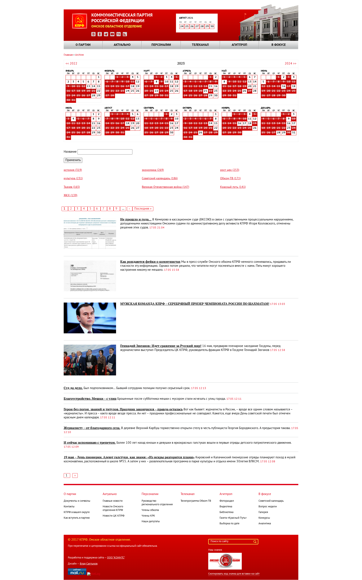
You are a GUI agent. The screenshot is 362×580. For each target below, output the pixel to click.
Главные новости (113, 501)
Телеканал (200, 45)
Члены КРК (148, 516)
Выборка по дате (229, 523)
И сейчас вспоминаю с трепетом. (90, 443)
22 (117, 91)
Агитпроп (239, 45)
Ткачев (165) (72, 187)
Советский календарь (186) (160, 178)
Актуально (122, 45)
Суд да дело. (73, 388)
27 (88, 95)
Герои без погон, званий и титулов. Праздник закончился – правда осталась (123, 409)
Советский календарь (271, 501)
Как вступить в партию (77, 518)
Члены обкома (150, 510)
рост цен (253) (229, 170)
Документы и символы (77, 501)
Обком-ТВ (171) (230, 178)
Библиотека (226, 512)
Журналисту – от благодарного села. (92, 428)
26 (83, 95)
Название (70, 151)
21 (93, 91)
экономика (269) (153, 170)
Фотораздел (227, 501)
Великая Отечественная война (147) (165, 187)
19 (83, 91)
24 (73, 95)
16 (68, 91)
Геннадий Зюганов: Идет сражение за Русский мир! (160, 346)
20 (88, 91)
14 (112, 86)
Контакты (69, 506)
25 (78, 95)
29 (156, 95)
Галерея (263, 512)
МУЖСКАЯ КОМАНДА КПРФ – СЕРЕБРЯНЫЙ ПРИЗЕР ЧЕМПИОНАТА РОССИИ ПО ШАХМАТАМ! (194, 304)
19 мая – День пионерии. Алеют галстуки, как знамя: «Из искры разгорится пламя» (129, 457)
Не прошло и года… (135, 219)
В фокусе (279, 45)
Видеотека (226, 506)
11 (78, 86)
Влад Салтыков (88, 564)
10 (73, 86)
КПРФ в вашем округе (77, 512)
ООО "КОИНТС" (115, 558)
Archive (79, 55)
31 (73, 100)
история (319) (73, 170)
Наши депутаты (151, 521)
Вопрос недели (268, 506)
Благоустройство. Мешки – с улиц (90, 399)
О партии (83, 45)
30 (68, 100)
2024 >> (290, 63)
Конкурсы (264, 518)
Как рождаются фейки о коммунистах (150, 262)
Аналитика (265, 523)
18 (78, 91)
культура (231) (73, 178)
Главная (68, 55)
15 (117, 86)
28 (112, 95)
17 (73, 91)
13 (107, 86)
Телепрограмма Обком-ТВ (196, 501)
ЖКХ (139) (70, 195)
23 (68, 95)
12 (83, 86)
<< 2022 (71, 63)
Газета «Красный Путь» (233, 518)
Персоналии (161, 45)
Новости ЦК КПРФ (113, 516)
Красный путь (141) (233, 187)
